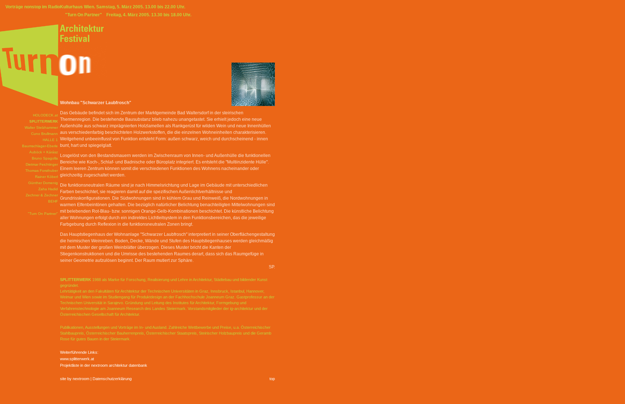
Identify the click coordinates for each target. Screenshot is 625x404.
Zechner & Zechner (42, 195)
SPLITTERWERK (43, 121)
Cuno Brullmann (44, 134)
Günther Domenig (43, 183)
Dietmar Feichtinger (42, 164)
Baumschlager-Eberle (40, 146)
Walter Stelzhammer (41, 127)
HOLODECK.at (45, 115)
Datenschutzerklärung (112, 379)
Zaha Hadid (48, 189)
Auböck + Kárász (43, 152)
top (272, 379)
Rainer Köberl (46, 177)
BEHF (53, 201)
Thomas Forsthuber (41, 171)
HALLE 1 (50, 140)
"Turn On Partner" (43, 214)
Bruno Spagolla (45, 158)
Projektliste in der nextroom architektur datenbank (103, 365)
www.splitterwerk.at (77, 359)
